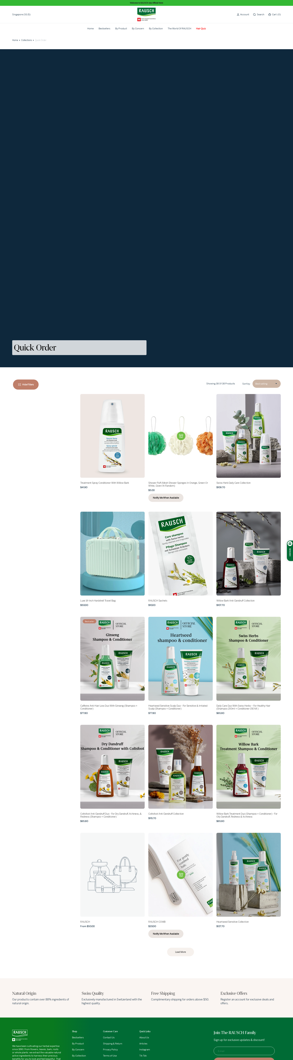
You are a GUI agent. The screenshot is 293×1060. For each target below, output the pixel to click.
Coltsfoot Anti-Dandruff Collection (166, 813)
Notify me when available (166, 497)
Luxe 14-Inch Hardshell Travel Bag (98, 600)
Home (15, 40)
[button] (243, 14)
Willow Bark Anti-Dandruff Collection (235, 600)
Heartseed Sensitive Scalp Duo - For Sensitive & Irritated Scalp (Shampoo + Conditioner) (177, 707)
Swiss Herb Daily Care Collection (233, 482)
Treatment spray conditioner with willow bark (104, 482)
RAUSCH (85, 921)
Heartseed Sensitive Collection (232, 921)
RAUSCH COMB (157, 921)
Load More (180, 951)
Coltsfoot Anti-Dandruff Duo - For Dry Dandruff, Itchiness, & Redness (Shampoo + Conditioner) (110, 815)
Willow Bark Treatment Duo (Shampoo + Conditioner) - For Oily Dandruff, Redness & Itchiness (246, 815)
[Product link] (112, 436)
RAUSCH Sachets (157, 600)
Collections (26, 40)
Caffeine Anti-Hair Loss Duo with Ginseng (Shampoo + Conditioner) (108, 707)
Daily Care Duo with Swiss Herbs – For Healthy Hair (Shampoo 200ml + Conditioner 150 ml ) (243, 707)
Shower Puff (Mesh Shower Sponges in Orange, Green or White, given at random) (178, 484)
